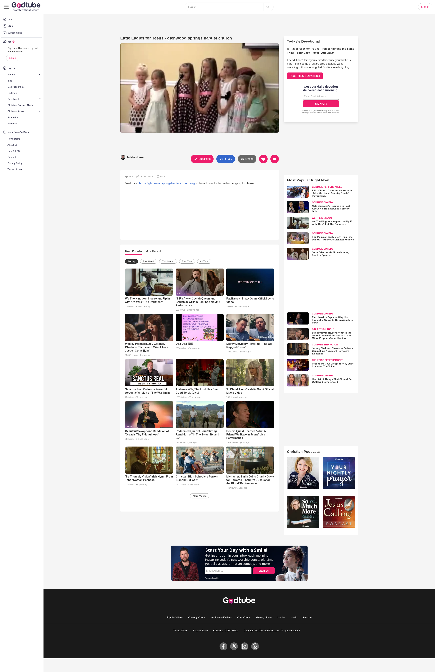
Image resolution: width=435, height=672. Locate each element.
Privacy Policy (200, 630)
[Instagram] (244, 646)
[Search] (267, 7)
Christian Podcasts (303, 452)
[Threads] (255, 646)
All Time (204, 261)
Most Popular (133, 251)
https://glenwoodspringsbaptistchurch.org (167, 183)
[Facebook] (223, 646)
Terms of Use (180, 630)
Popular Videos (175, 617)
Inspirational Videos (221, 617)
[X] (234, 646)
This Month (168, 261)
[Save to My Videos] (263, 159)
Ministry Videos (264, 617)
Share (228, 158)
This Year (187, 261)
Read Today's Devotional (305, 75)
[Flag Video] (274, 159)
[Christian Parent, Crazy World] (303, 473)
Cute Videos (243, 617)
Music (294, 617)
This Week (148, 261)
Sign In (12, 57)
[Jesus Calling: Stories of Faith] (339, 512)
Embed (249, 158)
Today (131, 261)
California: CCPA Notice (225, 630)
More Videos (199, 496)
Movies (281, 617)
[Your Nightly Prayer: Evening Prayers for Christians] (339, 473)
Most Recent (153, 251)
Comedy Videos (196, 617)
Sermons (307, 617)
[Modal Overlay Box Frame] (321, 100)
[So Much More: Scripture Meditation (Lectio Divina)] (303, 512)
